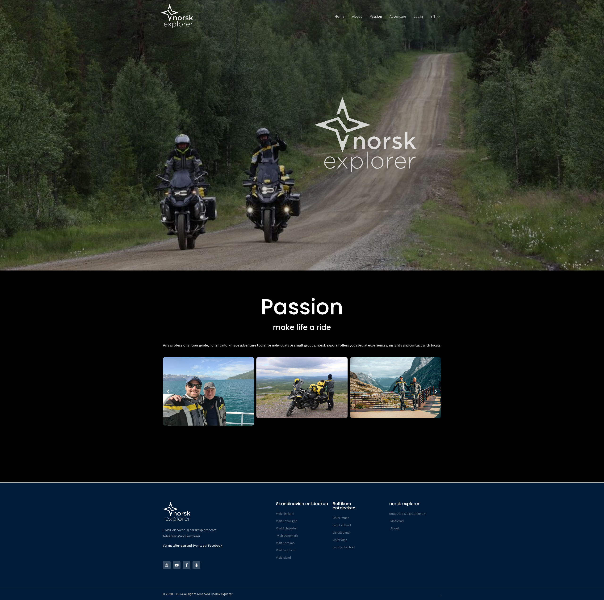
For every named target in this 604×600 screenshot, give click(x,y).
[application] (437, 16)
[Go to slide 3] (291, 428)
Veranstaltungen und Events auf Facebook (192, 545)
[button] (168, 391)
